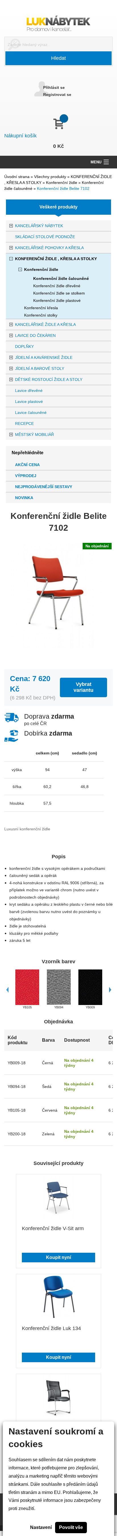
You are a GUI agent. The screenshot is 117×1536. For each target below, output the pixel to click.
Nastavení (41, 1527)
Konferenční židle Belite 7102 (63, 188)
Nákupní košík (20, 136)
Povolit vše (71, 1527)
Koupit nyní (58, 1257)
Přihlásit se (54, 87)
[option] (27, 989)
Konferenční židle (62, 182)
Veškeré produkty (58, 207)
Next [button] (110, 990)
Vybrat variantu (83, 687)
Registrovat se (57, 94)
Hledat (58, 58)
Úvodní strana (17, 176)
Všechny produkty (50, 176)
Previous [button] (7, 990)
